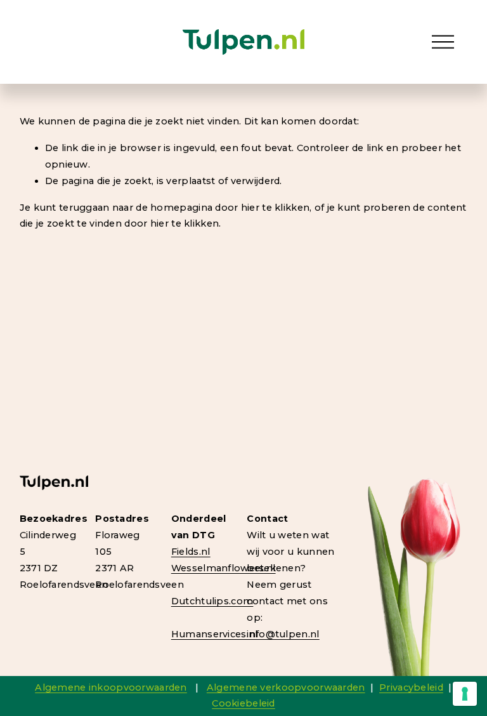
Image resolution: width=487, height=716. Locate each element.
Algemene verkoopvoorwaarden (286, 687)
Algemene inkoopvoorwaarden (111, 687)
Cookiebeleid (243, 703)
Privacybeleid (411, 687)
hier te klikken (275, 207)
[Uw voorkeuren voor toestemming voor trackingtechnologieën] (465, 694)
